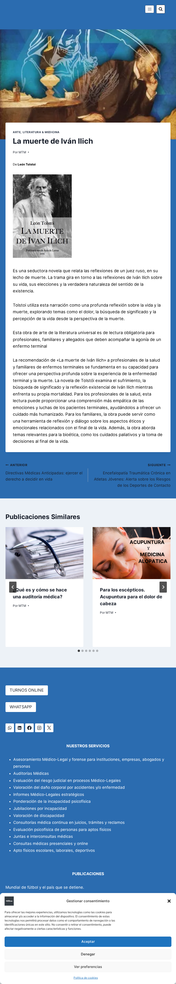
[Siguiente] (163, 587)
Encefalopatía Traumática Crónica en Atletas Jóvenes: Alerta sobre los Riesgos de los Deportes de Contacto (132, 475)
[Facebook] (29, 727)
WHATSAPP (21, 706)
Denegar (88, 954)
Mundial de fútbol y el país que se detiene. (45, 887)
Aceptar (88, 941)
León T (22, 164)
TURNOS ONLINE (27, 690)
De (15, 164)
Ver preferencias (88, 967)
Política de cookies (86, 977)
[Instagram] (39, 727)
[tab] (79, 651)
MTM (22, 152)
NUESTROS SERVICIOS (88, 746)
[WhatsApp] (10, 727)
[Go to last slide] (12, 587)
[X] (49, 727)
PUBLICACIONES (88, 873)
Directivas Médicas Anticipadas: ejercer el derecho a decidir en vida (44, 472)
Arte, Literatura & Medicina (36, 132)
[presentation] (44, 553)
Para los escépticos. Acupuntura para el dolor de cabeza (131, 596)
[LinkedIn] (19, 727)
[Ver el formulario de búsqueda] (160, 9)
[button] (169, 901)
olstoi (32, 164)
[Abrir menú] (149, 9)
